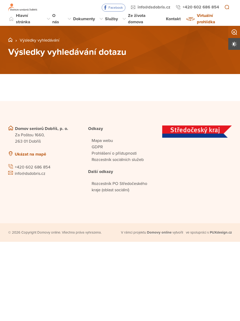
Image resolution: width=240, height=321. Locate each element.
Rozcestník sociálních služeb (118, 159)
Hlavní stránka (23, 18)
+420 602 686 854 (201, 7)
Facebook (116, 8)
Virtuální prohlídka (206, 18)
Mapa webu (102, 140)
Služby (111, 18)
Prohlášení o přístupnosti (114, 153)
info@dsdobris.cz (154, 7)
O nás (55, 18)
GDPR (97, 146)
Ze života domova (137, 18)
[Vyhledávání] (227, 7)
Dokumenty (84, 18)
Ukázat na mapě (30, 154)
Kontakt (173, 18)
